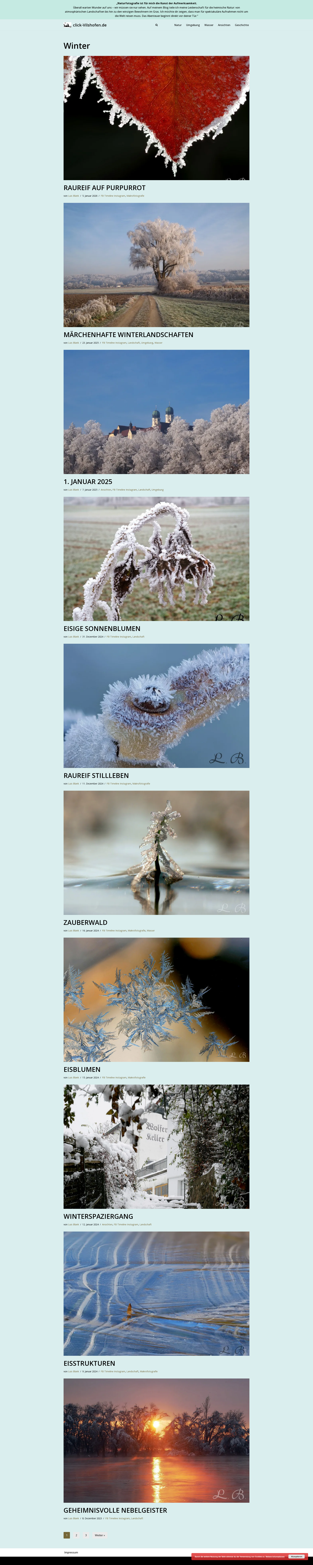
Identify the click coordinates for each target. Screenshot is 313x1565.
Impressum (71, 1552)
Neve (67, 1561)
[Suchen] (156, 25)
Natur (178, 25)
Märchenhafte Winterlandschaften (129, 334)
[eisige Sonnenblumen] (156, 559)
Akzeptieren (296, 1556)
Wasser (208, 25)
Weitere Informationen (275, 1556)
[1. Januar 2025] (156, 412)
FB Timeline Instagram (113, 195)
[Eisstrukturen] (156, 1294)
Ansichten (224, 25)
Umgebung (193, 25)
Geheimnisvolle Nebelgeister (115, 1510)
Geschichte (242, 25)
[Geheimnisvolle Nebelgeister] (156, 1440)
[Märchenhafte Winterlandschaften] (156, 265)
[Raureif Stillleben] (156, 706)
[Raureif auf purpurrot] (156, 118)
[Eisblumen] (156, 1000)
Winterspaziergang (98, 1216)
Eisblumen (82, 1069)
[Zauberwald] (156, 853)
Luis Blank (73, 195)
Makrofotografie (135, 195)
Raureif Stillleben (96, 775)
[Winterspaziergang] (156, 1147)
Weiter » (100, 1535)
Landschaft (134, 342)
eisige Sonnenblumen (102, 628)
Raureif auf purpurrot (105, 187)
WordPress (99, 1561)
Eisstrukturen (89, 1363)
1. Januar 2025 (88, 481)
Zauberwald (85, 922)
